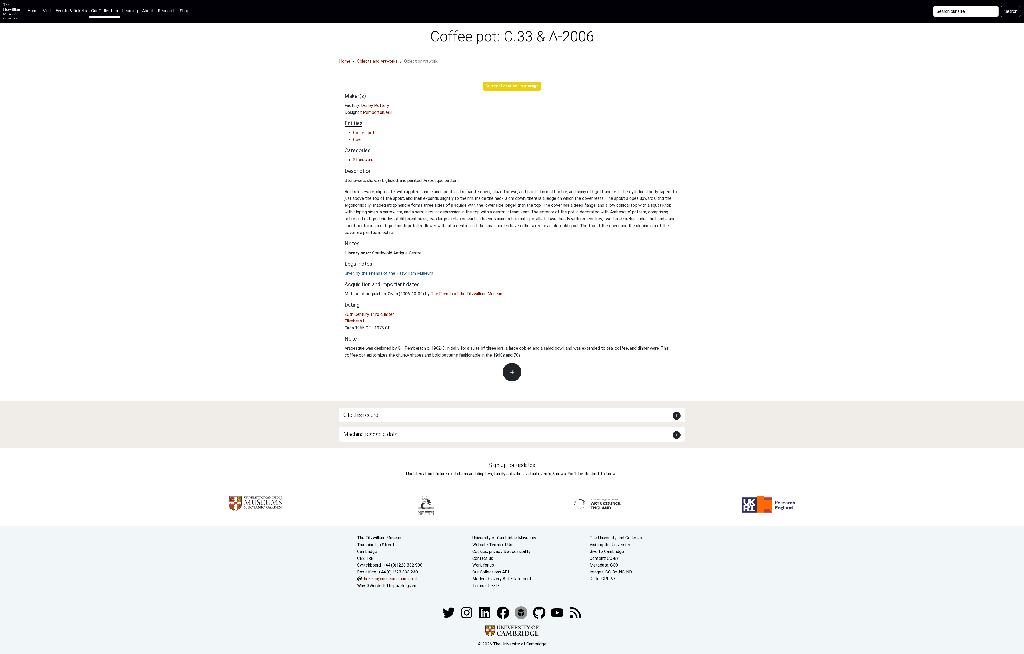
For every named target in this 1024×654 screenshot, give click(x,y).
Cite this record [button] (360, 415)
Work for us (483, 565)
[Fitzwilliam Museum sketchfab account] (522, 612)
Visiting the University (610, 544)
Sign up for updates (512, 465)
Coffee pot (363, 132)
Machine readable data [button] (370, 434)
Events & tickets (71, 10)
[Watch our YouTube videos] (558, 612)
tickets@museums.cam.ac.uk (390, 578)
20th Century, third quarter (369, 314)
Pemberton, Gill (377, 112)
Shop (184, 10)
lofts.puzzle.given (399, 585)
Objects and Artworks (377, 61)
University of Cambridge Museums (504, 537)
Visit (47, 10)
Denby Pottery (375, 105)
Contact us (482, 558)
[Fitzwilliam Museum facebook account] (485, 612)
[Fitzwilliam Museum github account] (540, 612)
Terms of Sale (485, 585)
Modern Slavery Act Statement (501, 578)
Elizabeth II (355, 321)
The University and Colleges (616, 537)
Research (166, 10)
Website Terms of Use (493, 544)
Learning (130, 10)
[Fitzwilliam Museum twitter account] (449, 612)
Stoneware (363, 159)
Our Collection (104, 10)
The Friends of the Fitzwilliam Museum (467, 293)
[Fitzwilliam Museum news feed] (575, 612)
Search (1010, 11)
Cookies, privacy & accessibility (501, 551)
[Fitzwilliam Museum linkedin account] (503, 612)
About (148, 10)
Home (34, 10)
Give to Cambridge (607, 551)
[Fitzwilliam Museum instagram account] (467, 612)
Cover (358, 139)
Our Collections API (490, 572)
